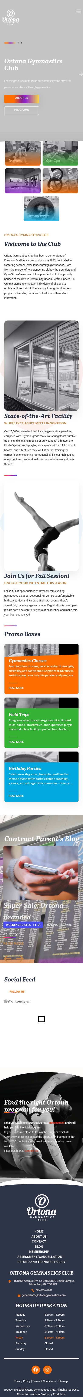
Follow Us (17, 991)
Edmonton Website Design (33, 1394)
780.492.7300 (43, 1289)
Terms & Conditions (44, 1381)
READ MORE (13, 943)
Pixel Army (59, 1394)
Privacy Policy (22, 1381)
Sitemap (63, 1381)
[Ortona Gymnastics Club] (24, 30)
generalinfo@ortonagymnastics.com (43, 1295)
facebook (35, 1370)
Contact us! (32, 1150)
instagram (47, 1370)
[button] (78, 30)
